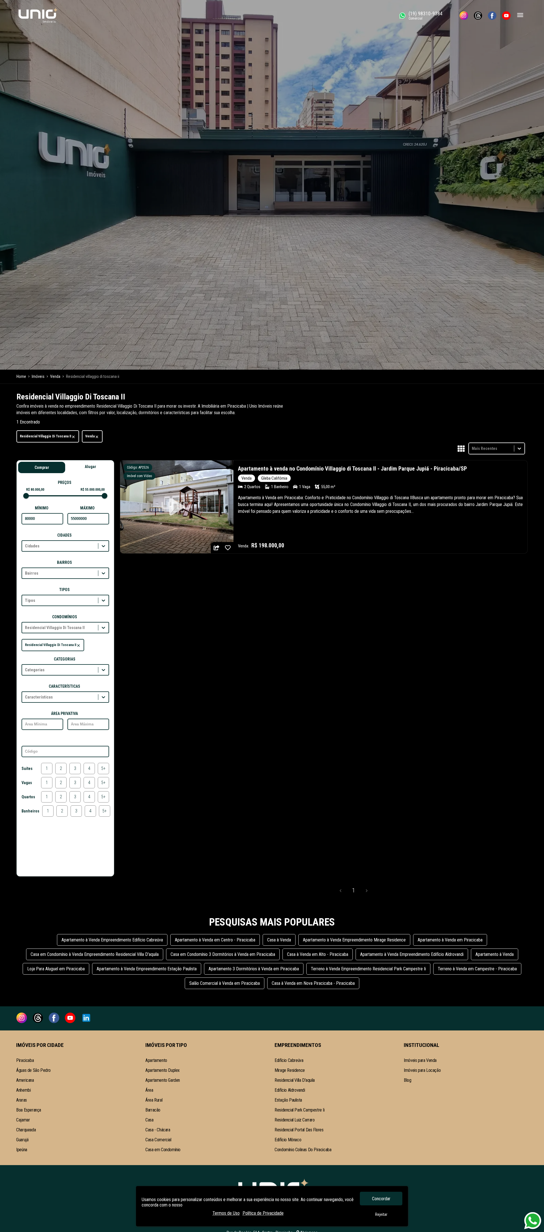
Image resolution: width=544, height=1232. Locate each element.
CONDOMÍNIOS (64, 617)
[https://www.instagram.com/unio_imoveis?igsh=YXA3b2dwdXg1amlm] (464, 15)
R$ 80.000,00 (35, 490)
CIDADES (64, 535)
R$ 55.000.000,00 (92, 490)
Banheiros (30, 811)
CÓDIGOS (64, 740)
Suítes (27, 768)
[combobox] (472, 448)
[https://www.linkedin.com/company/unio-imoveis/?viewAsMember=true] (86, 1018)
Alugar (90, 466)
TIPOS (64, 589)
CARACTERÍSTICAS (64, 686)
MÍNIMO (41, 508)
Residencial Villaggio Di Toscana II (45, 436)
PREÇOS (64, 482)
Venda (90, 436)
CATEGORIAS (64, 659)
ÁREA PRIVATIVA (64, 713)
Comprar (42, 467)
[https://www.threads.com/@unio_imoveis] (478, 15)
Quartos (28, 797)
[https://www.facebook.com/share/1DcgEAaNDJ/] (492, 15)
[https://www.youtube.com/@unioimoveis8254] (506, 15)
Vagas (27, 782)
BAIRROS (64, 562)
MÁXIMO (87, 508)
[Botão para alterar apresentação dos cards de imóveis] (461, 449)
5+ (103, 768)
